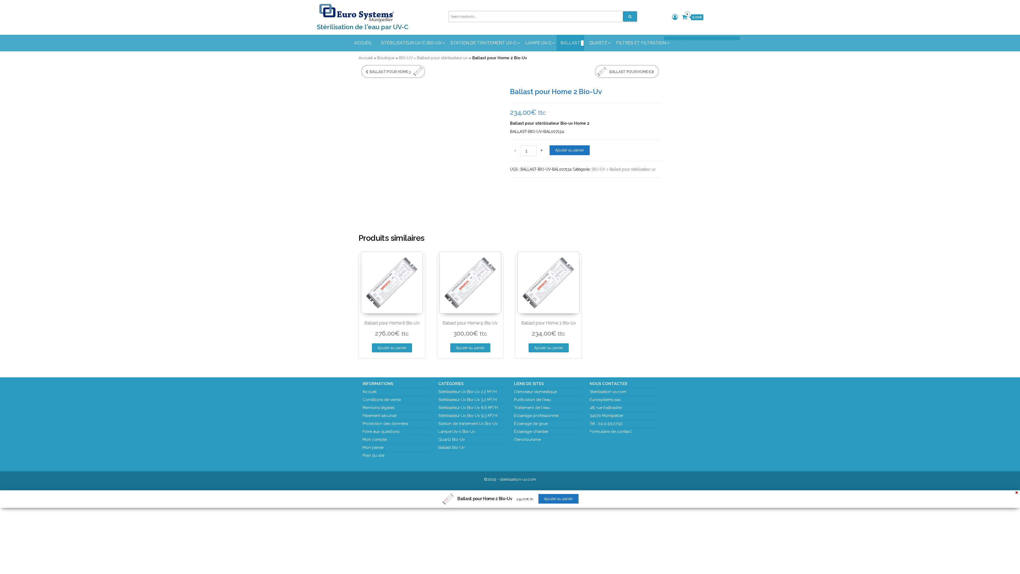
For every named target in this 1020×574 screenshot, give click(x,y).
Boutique (385, 58)
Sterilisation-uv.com (608, 391)
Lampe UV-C (538, 42)
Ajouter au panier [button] (391, 348)
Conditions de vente (382, 399)
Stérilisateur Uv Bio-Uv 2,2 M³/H (467, 391)
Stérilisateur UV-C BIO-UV (411, 42)
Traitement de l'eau (532, 407)
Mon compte (375, 439)
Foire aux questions (381, 431)
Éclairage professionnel (536, 415)
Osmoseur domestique (535, 391)
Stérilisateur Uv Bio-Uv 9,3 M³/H (467, 415)
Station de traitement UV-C (483, 42)
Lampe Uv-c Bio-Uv (456, 431)
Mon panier (373, 447)
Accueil (363, 42)
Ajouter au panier (569, 150)
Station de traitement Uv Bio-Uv (468, 423)
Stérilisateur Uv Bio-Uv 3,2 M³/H (467, 399)
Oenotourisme (527, 439)
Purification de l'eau (532, 399)
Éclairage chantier (531, 431)
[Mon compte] (675, 17)
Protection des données (385, 423)
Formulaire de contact (611, 431)
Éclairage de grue (531, 423)
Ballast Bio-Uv (451, 447)
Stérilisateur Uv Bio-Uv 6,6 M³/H (468, 407)
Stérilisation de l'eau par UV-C (363, 27)
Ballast (570, 42)
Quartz (598, 42)
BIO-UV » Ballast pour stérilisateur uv (433, 58)
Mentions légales (378, 407)
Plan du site (373, 455)
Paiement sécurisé (380, 415)
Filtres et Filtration (643, 41)
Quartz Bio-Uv (451, 439)
